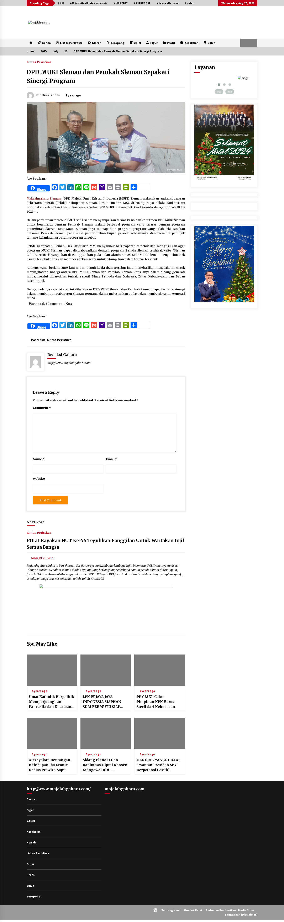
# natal (189, 3)
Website (39, 479)
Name (38, 459)
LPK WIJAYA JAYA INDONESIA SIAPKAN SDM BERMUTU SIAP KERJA (102, 702)
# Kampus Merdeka (168, 3)
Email (111, 459)
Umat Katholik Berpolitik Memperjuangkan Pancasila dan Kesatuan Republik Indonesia (51, 702)
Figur (30, 810)
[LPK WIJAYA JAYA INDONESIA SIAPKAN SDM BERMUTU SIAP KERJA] (105, 670)
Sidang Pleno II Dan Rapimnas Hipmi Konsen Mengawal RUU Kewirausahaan (105, 765)
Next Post (35, 522)
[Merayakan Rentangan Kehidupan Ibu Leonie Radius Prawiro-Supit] (52, 733)
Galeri (31, 821)
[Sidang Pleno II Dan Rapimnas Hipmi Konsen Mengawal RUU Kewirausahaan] (105, 733)
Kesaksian (34, 831)
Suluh (30, 885)
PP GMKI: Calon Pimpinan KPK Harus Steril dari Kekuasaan (156, 702)
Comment (42, 408)
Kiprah (31, 842)
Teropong (33, 896)
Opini (30, 864)
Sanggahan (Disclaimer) (241, 914)
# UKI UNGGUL (142, 3)
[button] (244, 43)
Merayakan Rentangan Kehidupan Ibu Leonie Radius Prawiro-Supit (49, 765)
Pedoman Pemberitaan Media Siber (230, 910)
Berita (31, 799)
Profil (31, 875)
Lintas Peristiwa (39, 62)
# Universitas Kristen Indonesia (88, 3)
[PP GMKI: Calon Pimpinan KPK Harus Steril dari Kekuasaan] (159, 670)
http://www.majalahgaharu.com (69, 363)
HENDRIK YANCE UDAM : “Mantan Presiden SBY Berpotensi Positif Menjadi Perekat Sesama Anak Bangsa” (159, 765)
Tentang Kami (170, 910)
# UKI (61, 3)
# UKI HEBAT (121, 3)
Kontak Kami (193, 910)
